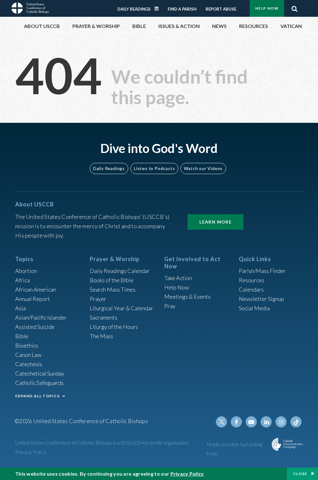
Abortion (26, 270)
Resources (251, 280)
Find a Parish (182, 9)
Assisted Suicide (35, 326)
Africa (22, 280)
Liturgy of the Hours (114, 326)
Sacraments (103, 317)
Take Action (178, 278)
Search (294, 7)
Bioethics (26, 345)
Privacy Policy (31, 452)
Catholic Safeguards (39, 382)
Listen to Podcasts (154, 168)
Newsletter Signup (261, 298)
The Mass (101, 336)
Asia (20, 308)
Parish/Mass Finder (262, 270)
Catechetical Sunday (39, 373)
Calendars (251, 289)
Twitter (221, 421)
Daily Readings (134, 9)
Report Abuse (221, 9)
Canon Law (28, 354)
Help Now (267, 8)
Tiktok (296, 421)
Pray (169, 305)
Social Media (254, 308)
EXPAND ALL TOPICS (37, 396)
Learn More (215, 221)
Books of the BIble (112, 280)
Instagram (281, 421)
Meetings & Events (187, 296)
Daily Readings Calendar (158, 9)
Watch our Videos (203, 168)
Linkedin (266, 421)
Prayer (98, 298)
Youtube (251, 421)
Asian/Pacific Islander (41, 317)
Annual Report (32, 298)
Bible (21, 336)
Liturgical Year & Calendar (121, 308)
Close (300, 473)
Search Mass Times (112, 289)
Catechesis (28, 364)
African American (35, 289)
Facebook (236, 421)
